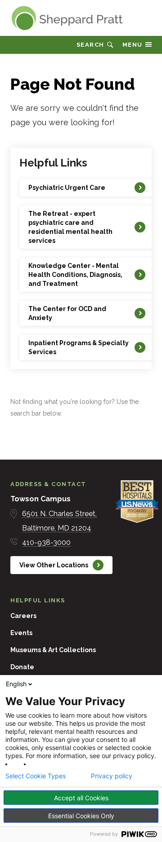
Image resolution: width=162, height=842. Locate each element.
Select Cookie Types (35, 776)
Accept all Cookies (81, 798)
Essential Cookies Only (81, 816)
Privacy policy (111, 776)
